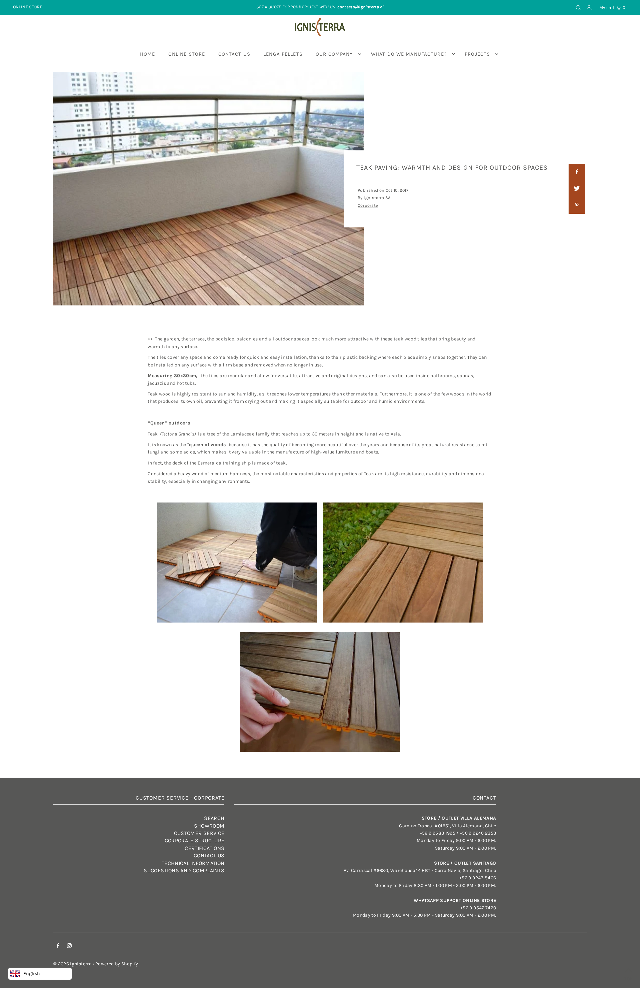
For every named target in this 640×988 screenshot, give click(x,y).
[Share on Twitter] (576, 188)
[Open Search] (578, 7)
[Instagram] (69, 946)
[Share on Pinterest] (576, 205)
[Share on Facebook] (576, 172)
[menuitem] (148, 54)
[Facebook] (58, 946)
